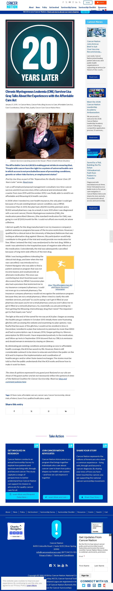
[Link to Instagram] (73, 1)
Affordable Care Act (65, 105)
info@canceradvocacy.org (48, 552)
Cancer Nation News (52, 108)
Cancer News (26, 105)
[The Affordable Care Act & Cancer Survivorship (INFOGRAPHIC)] (111, 236)
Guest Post (22, 398)
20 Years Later (15, 395)
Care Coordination (12, 108)
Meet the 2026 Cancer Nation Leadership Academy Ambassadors (94, 107)
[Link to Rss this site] (79, 1)
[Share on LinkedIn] (65, 411)
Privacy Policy (45, 555)
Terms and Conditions (64, 555)
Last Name (99, 566)
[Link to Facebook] (63, 1)
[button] (99, 9)
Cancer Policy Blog (38, 105)
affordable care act (29, 395)
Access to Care (51, 105)
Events (94, 11)
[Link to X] (66, 1)
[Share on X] (31, 411)
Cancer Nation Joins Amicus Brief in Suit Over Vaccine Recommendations (96, 46)
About (31, 8)
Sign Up (85, 575)
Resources (102, 8)
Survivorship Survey (68, 8)
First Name (84, 566)
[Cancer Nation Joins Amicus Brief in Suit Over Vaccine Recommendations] (96, 32)
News (38, 8)
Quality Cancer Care (37, 108)
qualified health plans (35, 398)
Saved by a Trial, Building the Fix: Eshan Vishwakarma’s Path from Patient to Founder (94, 170)
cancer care (43, 395)
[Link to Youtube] (69, 1)
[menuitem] (88, 2)
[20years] (40, 54)
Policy (44, 8)
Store (88, 2)
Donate (101, 2)
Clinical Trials (24, 108)
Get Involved (54, 8)
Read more (93, 77)
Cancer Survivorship (56, 395)
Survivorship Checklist (87, 8)
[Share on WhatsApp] (48, 411)
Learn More (32, 585)
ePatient (13, 398)
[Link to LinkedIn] (76, 1)
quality (47, 398)
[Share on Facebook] (14, 411)
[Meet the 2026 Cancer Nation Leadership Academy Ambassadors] (96, 92)
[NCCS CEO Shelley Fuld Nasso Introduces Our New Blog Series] (1, 236)
